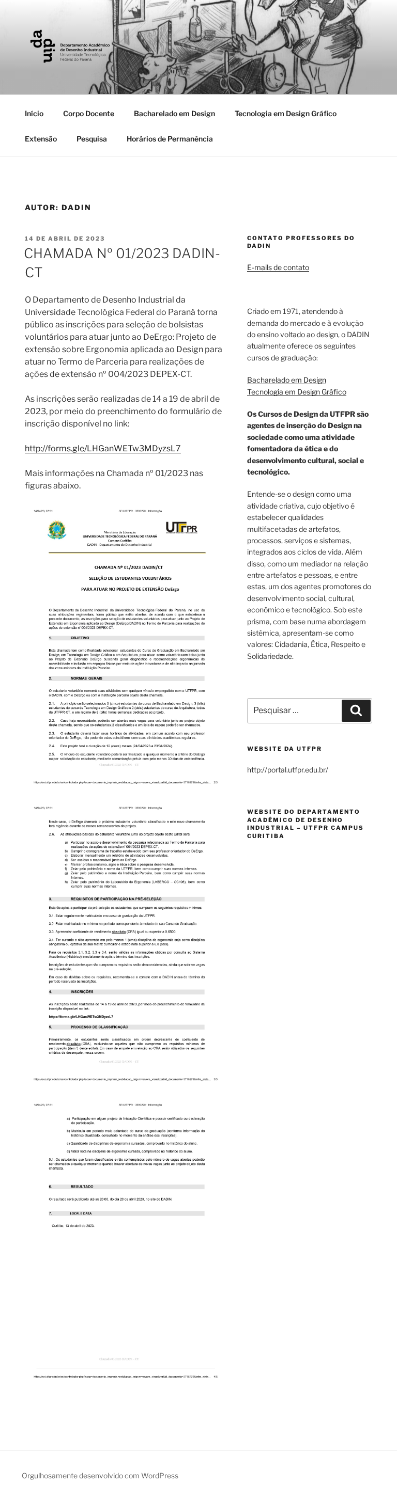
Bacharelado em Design (174, 113)
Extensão (41, 138)
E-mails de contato (278, 267)
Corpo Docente (88, 113)
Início (34, 113)
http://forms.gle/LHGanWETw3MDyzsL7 (103, 448)
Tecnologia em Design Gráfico (286, 113)
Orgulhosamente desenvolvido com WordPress (100, 1475)
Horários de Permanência (170, 138)
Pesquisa (92, 138)
